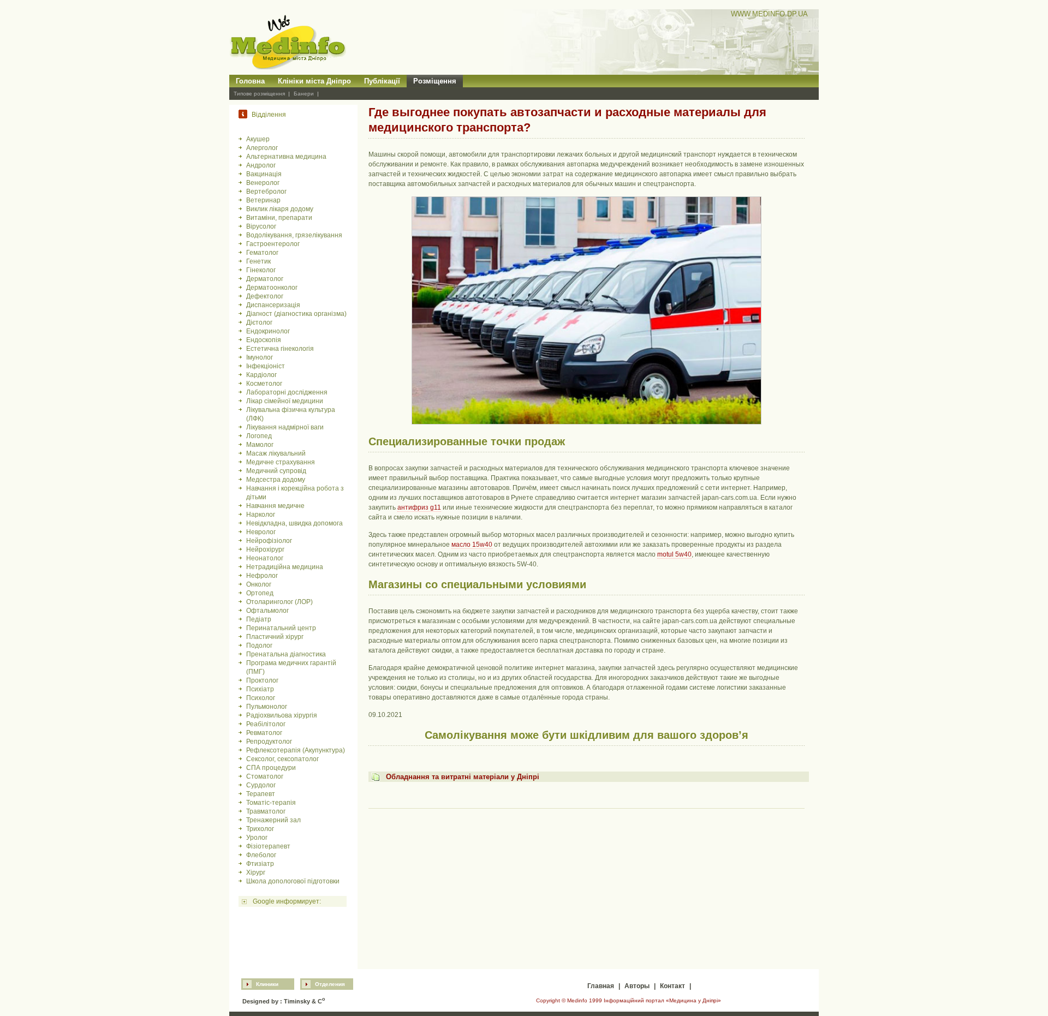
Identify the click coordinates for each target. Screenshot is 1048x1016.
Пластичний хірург (274, 637)
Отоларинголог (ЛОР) (279, 602)
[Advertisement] (586, 888)
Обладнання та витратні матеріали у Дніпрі (462, 777)
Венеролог (262, 183)
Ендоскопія (263, 340)
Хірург (255, 872)
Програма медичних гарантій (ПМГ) (291, 667)
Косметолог (264, 383)
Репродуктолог (269, 741)
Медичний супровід (276, 471)
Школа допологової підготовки (293, 881)
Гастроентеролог (273, 244)
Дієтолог (259, 322)
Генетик (258, 261)
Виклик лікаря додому (279, 209)
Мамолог (259, 445)
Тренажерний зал (273, 820)
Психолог (260, 698)
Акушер (258, 139)
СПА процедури (271, 768)
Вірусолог (261, 226)
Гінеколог (261, 270)
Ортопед (259, 593)
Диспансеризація (273, 305)
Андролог (261, 165)
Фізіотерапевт (268, 846)
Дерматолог (264, 279)
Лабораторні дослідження (286, 392)
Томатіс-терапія (271, 802)
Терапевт (260, 794)
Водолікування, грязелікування (294, 235)
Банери (304, 94)
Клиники (267, 984)
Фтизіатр (260, 864)
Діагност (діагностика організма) (296, 314)
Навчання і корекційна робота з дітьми (295, 493)
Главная (600, 986)
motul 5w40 (674, 554)
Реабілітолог (265, 724)
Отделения (330, 984)
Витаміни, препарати (279, 218)
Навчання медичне (275, 506)
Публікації (382, 81)
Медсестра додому (275, 479)
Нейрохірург (265, 549)
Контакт (672, 986)
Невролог (261, 532)
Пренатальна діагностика (286, 654)
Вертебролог (266, 191)
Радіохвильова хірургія (281, 715)
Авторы (637, 986)
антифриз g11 (419, 507)
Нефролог (262, 575)
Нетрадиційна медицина (284, 567)
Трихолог (260, 829)
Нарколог (260, 514)
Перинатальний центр (281, 628)
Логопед (259, 436)
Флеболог (261, 855)
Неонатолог (264, 558)
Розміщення (434, 81)
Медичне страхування (280, 462)
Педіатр (258, 619)
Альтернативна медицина (286, 156)
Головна (250, 81)
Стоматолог (264, 776)
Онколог (258, 584)
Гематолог (262, 252)
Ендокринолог (268, 331)
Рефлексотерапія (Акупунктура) (295, 750)
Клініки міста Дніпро (314, 81)
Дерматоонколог (271, 287)
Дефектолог (264, 296)
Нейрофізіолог (269, 541)
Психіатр (260, 689)
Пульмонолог (266, 706)
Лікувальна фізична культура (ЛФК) (290, 414)
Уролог (256, 837)
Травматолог (265, 811)
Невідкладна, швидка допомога (294, 523)
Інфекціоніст (265, 366)
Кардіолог (261, 375)
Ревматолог (264, 733)
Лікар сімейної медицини (284, 401)
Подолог (259, 645)
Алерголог (262, 148)
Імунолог (259, 357)
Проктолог (262, 680)
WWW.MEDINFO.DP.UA (769, 14)
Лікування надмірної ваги (285, 427)
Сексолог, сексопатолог (282, 759)
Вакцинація (264, 174)
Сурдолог (261, 785)
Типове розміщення (259, 94)
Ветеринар (263, 200)
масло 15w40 (471, 544)
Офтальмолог (267, 610)
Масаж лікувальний (276, 453)
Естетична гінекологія (280, 348)
